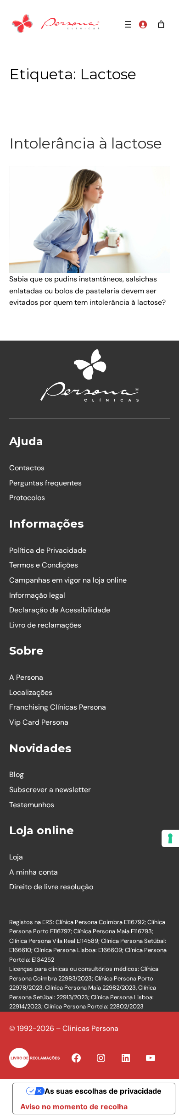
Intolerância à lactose (85, 143)
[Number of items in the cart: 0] (161, 24)
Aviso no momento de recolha (74, 1106)
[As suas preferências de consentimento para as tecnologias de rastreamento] (170, 838)
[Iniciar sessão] (143, 24)
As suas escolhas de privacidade (103, 1091)
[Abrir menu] (128, 24)
